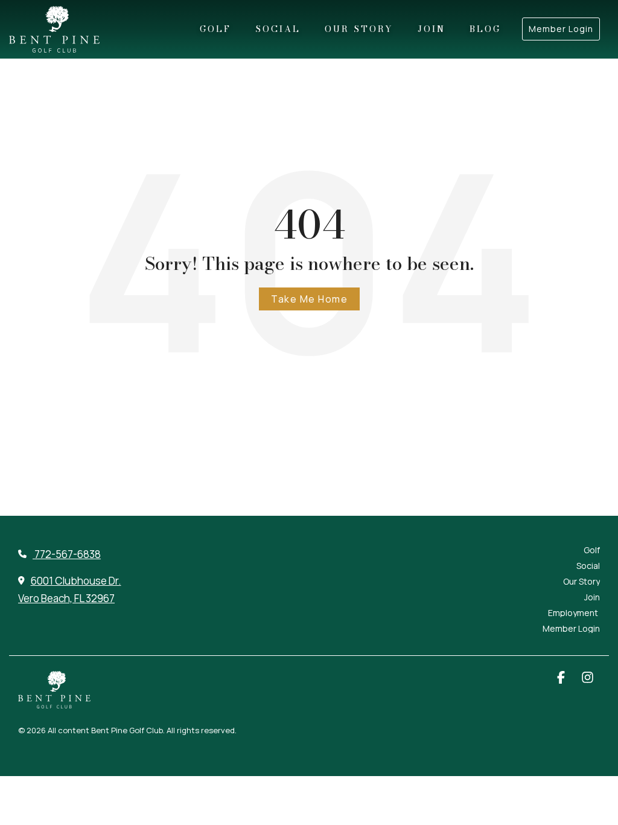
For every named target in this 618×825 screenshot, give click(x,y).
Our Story (359, 29)
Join (431, 29)
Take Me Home (309, 299)
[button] (562, 678)
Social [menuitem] (588, 566)
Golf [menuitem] (592, 550)
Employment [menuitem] (574, 613)
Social (278, 29)
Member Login (561, 28)
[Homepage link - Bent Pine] (54, 702)
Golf (215, 29)
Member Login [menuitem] (571, 628)
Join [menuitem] (592, 597)
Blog (485, 29)
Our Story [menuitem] (581, 581)
